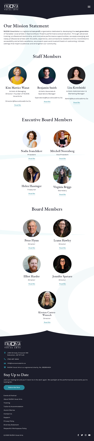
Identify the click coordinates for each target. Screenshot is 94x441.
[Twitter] (82, 435)
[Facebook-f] (78, 435)
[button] (89, 7)
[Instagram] (86, 435)
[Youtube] (89, 435)
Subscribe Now (14, 387)
